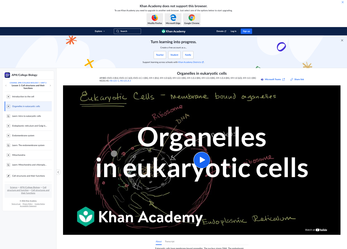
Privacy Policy (28, 204)
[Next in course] (50, 85)
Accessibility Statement (28, 206)
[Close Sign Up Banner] (342, 40)
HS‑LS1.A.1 (125, 81)
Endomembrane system (23, 136)
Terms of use (16, 204)
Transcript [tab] (169, 241)
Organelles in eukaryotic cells (26, 106)
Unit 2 (43, 83)
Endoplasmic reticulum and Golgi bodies (29, 126)
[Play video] (202, 160)
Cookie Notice (40, 204)
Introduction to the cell (23, 97)
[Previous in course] (6, 85)
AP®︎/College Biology (30, 187)
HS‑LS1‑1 (114, 81)
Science (13, 187)
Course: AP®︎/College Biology (24, 83)
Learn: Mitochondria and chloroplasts (29, 165)
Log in (233, 31)
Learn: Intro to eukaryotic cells (26, 116)
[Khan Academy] (173, 31)
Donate (220, 31)
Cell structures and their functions (28, 176)
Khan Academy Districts (189, 62)
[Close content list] (58, 172)
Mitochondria (18, 155)
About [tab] (159, 241)
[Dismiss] (342, 2)
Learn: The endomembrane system (28, 145)
